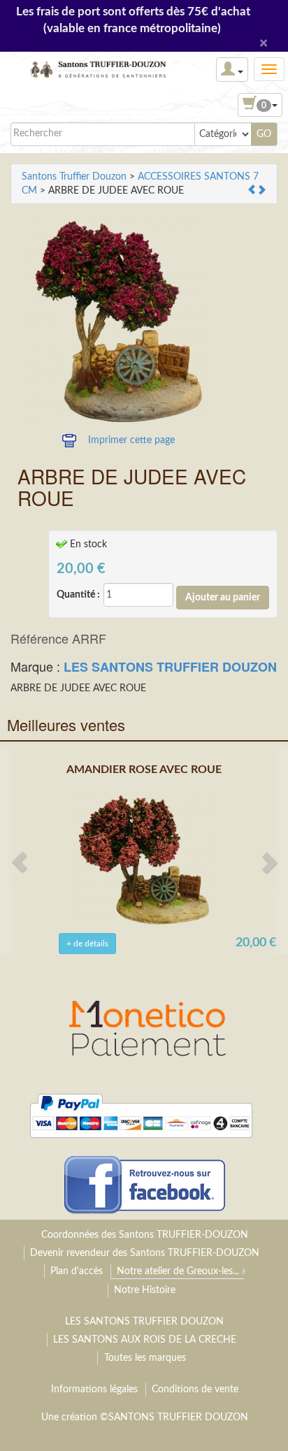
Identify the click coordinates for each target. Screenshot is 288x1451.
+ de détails (87, 943)
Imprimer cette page (131, 440)
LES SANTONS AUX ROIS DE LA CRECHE (144, 1340)
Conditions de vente (195, 1389)
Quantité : (78, 595)
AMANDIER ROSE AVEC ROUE (144, 769)
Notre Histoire (144, 1290)
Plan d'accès (76, 1271)
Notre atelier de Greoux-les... (178, 1271)
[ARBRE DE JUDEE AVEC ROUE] (116, 323)
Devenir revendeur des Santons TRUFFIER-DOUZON (144, 1253)
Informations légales (94, 1389)
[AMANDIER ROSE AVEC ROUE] (144, 860)
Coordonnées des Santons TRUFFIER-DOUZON (144, 1235)
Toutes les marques (145, 1358)
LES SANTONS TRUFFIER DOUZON (170, 667)
